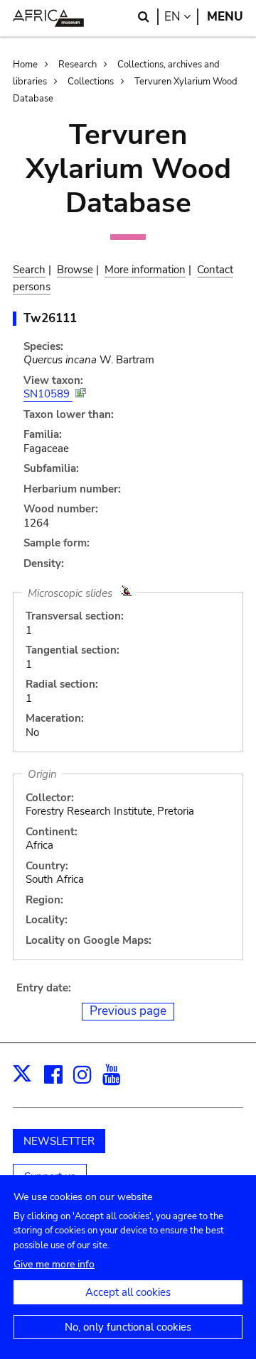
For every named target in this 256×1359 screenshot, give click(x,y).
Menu (225, 17)
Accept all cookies (128, 1292)
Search (29, 270)
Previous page (128, 1011)
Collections (91, 81)
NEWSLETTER (59, 1141)
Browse (75, 270)
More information (145, 270)
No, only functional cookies (128, 1327)
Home (25, 64)
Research (77, 64)
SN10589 (48, 394)
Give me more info (54, 1264)
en (181, 17)
